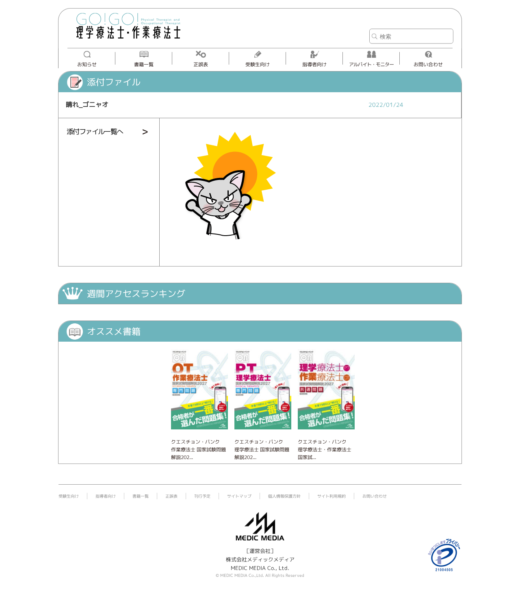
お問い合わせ (428, 64)
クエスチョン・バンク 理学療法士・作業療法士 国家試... (324, 449)
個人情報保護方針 (284, 496)
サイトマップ (239, 496)
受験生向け (257, 64)
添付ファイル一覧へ (95, 131)
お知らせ (87, 64)
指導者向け (314, 64)
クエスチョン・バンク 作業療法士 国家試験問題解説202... (198, 449)
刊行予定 (202, 496)
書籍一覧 (144, 64)
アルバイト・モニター (371, 64)
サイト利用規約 (331, 496)
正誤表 (200, 64)
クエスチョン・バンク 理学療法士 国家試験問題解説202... (261, 449)
